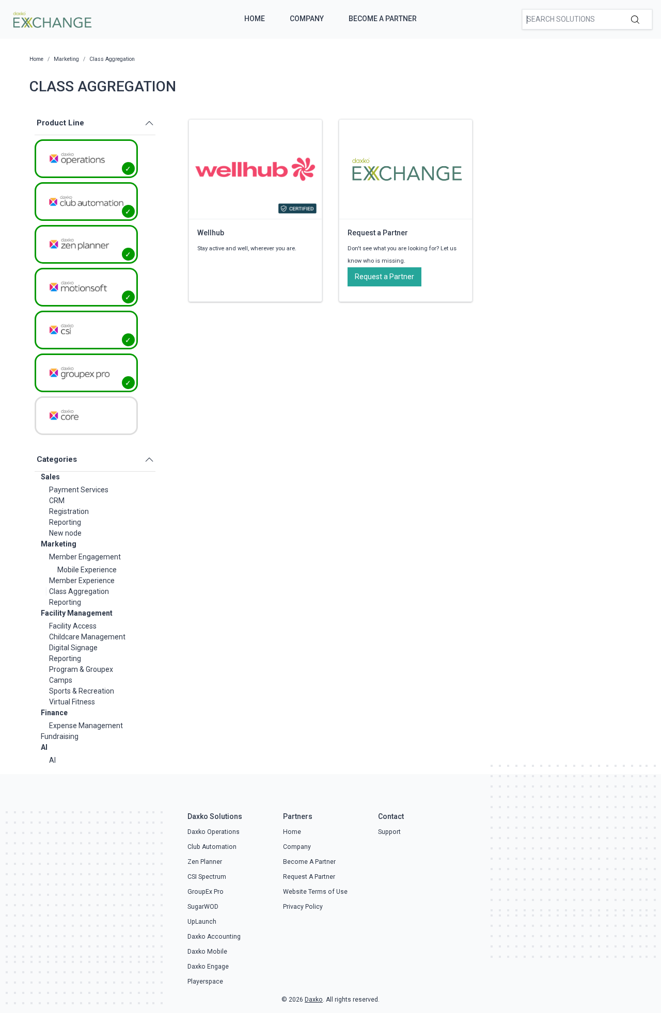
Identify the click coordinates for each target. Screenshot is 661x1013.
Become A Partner (383, 18)
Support (389, 831)
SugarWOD (202, 906)
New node (65, 533)
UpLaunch (201, 921)
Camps (60, 680)
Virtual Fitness (72, 702)
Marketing (58, 544)
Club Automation (212, 846)
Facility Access (73, 626)
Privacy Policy (303, 906)
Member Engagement (85, 557)
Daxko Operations (213, 831)
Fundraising (59, 736)
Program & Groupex (81, 669)
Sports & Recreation (81, 691)
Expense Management (86, 725)
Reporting (65, 522)
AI (44, 747)
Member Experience (82, 580)
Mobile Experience (87, 570)
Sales (50, 477)
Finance (54, 713)
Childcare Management (87, 637)
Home (254, 18)
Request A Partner (309, 876)
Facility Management (77, 613)
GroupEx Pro (205, 891)
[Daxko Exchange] (51, 18)
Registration (69, 511)
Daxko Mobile (207, 951)
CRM (57, 500)
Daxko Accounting (214, 936)
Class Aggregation (79, 591)
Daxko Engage (208, 966)
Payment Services (78, 490)
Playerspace (205, 981)
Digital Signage (73, 648)
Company (307, 18)
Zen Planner (204, 861)
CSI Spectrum (206, 876)
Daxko (314, 999)
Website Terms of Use (315, 891)
